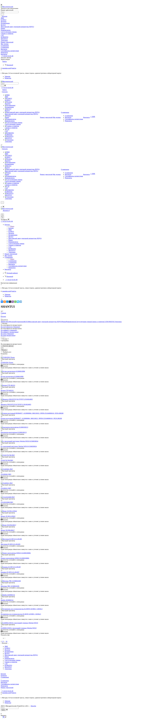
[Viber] (13, 302)
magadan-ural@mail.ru (9, 68)
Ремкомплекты (71, 321)
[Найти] (2, 14)
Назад (12, 226)
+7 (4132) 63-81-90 (7, 56)
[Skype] (18, 302)
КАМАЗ (6, 321)
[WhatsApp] (15, 302)
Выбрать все (7, 352)
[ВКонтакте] (2, 302)
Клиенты (4, 675)
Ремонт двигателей (7, 687)
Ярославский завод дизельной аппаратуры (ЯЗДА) (45, 321)
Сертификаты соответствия (10, 684)
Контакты (4, 682)
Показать (4, 350)
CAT (105, 321)
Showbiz (33, 706)
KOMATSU (111, 321)
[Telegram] (21, 302)
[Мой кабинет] (1, 205)
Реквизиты (4, 686)
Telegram (7, 76)
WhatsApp (8, 78)
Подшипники (19, 321)
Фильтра (12, 321)
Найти (3, 710)
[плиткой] (1, 337)
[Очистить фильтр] (2, 348)
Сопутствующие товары (84, 321)
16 (6, 641)
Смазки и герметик (98, 321)
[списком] (3, 337)
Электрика (118, 321)
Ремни (64, 321)
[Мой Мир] (7, 302)
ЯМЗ (2, 321)
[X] (10, 302)
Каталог (11, 228)
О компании (12, 261)
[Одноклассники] (4, 302)
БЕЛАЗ (26, 321)
